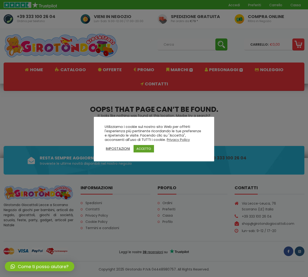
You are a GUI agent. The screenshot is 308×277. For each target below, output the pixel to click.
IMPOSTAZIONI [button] (118, 148)
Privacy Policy (178, 140)
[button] (39, 266)
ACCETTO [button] (143, 148)
